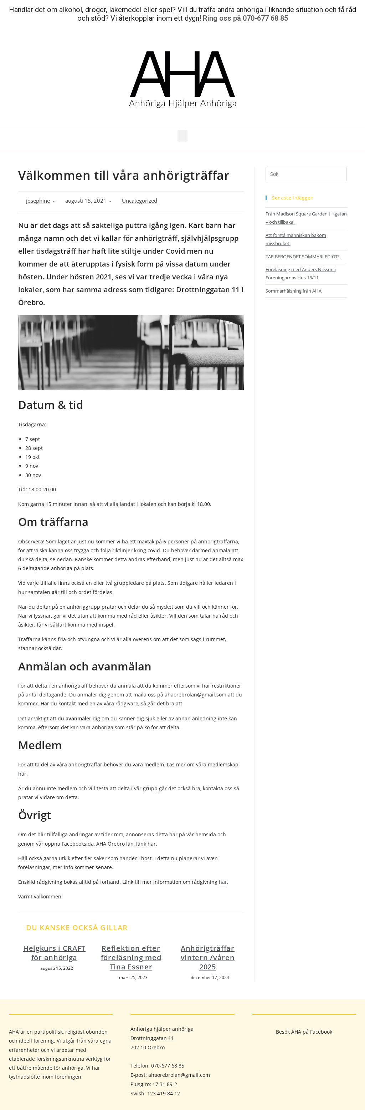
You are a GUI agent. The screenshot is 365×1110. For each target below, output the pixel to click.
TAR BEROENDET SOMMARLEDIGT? (303, 256)
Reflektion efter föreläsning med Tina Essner (131, 958)
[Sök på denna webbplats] (306, 173)
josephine (38, 200)
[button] (182, 136)
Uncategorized (139, 200)
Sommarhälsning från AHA (294, 291)
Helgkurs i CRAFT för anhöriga (54, 953)
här (22, 773)
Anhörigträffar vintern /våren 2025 (208, 958)
